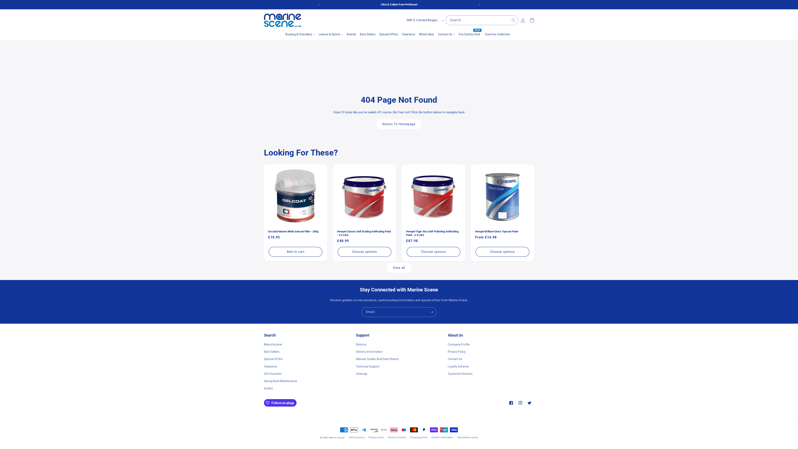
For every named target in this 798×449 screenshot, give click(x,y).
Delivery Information (369, 351)
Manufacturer (273, 344)
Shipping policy (418, 437)
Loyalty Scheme (458, 366)
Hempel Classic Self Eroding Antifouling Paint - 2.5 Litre (364, 233)
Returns (361, 344)
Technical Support (368, 366)
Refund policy (357, 437)
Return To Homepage (399, 124)
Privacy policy (376, 437)
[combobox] (482, 20)
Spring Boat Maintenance (280, 381)
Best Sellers (272, 351)
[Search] (513, 20)
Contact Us (455, 359)
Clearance (270, 366)
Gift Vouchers (273, 373)
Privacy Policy (457, 351)
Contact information (442, 437)
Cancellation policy (467, 437)
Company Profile (459, 344)
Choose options (364, 252)
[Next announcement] (479, 4)
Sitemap (361, 373)
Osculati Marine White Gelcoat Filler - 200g (293, 231)
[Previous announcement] (318, 4)
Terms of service (397, 437)
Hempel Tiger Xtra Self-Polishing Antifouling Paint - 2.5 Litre (432, 233)
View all (399, 268)
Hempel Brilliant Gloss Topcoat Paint (496, 231)
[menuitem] (300, 34)
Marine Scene (337, 437)
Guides (268, 388)
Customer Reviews (460, 373)
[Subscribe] (431, 312)
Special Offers (273, 359)
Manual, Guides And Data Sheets (377, 359)
